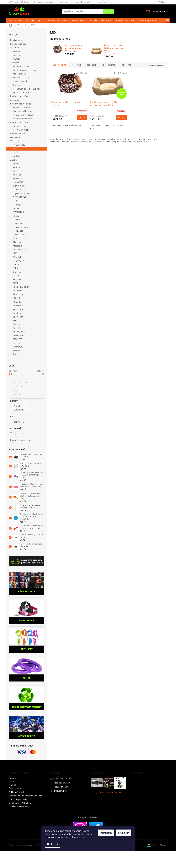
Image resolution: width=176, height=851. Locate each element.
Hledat (108, 11)
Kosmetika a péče (21, 77)
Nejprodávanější (108, 65)
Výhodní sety (19, 145)
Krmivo (16, 63)
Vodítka (16, 51)
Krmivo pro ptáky (21, 126)
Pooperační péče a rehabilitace (27, 89)
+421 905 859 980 (62, 787)
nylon (18, 433)
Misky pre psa (19, 74)
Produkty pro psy (18, 44)
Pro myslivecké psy (22, 92)
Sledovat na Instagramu (110, 792)
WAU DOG (20, 410)
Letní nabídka (16, 40)
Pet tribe (19, 406)
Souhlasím (123, 832)
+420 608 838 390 (62, 783)
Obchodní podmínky (18, 799)
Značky (13, 160)
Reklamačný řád (16, 792)
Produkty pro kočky (19, 96)
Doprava (63, 2)
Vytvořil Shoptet (159, 845)
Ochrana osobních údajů (20, 803)
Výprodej (14, 141)
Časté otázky (104, 2)
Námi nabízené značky (19, 806)
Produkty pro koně (18, 134)
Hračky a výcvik (20, 81)
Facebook (93, 817)
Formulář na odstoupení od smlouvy (25, 796)
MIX (14, 148)
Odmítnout (106, 832)
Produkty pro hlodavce (20, 104)
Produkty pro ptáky (19, 122)
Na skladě (20, 383)
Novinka (19, 391)
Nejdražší (91, 65)
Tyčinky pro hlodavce (23, 111)
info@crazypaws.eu (63, 778)
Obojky (16, 48)
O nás (76, 2)
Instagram (83, 817)
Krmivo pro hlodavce (22, 107)
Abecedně (126, 65)
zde (82, 837)
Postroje (16, 55)
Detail (82, 117)
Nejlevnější (77, 65)
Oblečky (17, 85)
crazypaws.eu (60, 791)
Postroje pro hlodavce (23, 119)
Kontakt (88, 2)
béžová (19, 422)
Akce (18, 386)
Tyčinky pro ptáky (21, 130)
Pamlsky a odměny (22, 66)
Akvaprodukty (16, 100)
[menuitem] (15, 20)
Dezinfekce (15, 137)
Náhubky (17, 59)
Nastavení (52, 844)
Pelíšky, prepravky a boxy (24, 70)
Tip (17, 394)
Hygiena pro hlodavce (23, 115)
